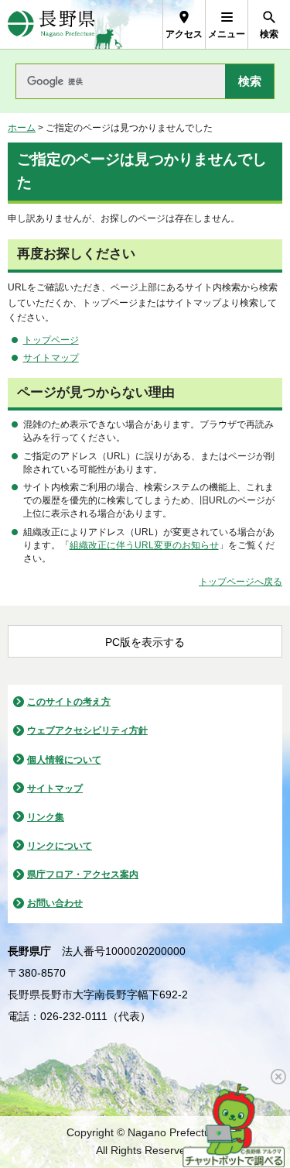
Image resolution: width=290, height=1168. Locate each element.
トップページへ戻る (240, 581)
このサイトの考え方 (69, 701)
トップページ (51, 340)
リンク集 (45, 817)
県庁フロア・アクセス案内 (82, 874)
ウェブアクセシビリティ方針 (87, 730)
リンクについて (59, 845)
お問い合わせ (55, 903)
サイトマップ (51, 357)
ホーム (22, 127)
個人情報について (64, 759)
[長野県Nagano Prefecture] (51, 24)
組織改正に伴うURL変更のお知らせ (144, 545)
